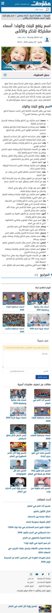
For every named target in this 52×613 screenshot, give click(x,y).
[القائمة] (2, 3)
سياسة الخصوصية (44, 578)
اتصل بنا (30, 582)
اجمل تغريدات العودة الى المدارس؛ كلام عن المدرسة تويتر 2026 (27, 560)
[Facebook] (49, 574)
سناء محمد (21, 37)
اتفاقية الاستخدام (44, 582)
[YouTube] (37, 574)
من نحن (31, 578)
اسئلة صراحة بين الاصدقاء (39, 517)
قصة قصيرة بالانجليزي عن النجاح (36, 538)
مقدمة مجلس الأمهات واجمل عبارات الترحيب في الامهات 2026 (29, 550)
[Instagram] (31, 574)
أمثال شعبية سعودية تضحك (38, 522)
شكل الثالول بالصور (42, 511)
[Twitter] (43, 574)
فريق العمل (29, 586)
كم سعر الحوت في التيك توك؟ (37, 543)
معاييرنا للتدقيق (45, 586)
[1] (24, 113)
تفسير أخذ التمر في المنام (38, 506)
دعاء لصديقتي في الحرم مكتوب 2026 (34, 532)
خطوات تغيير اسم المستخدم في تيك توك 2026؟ (29, 527)
